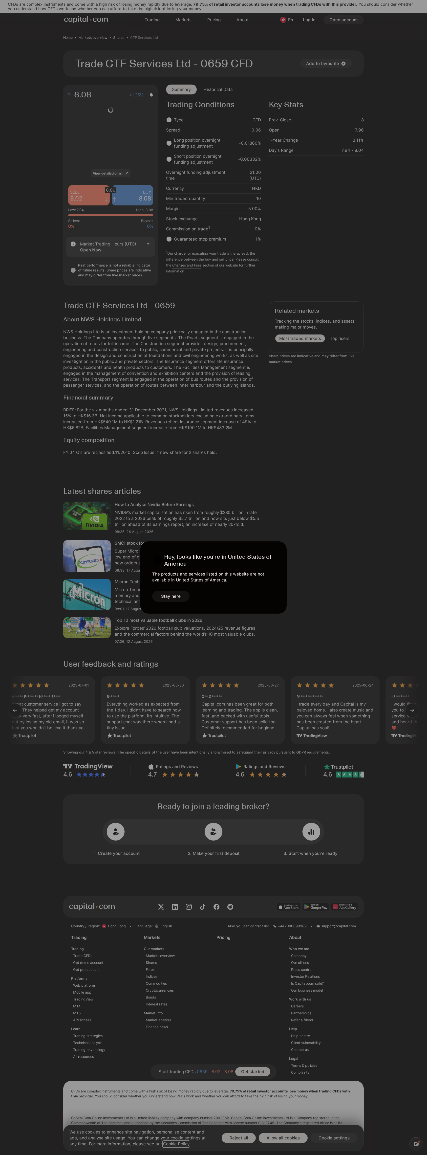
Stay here (171, 596)
